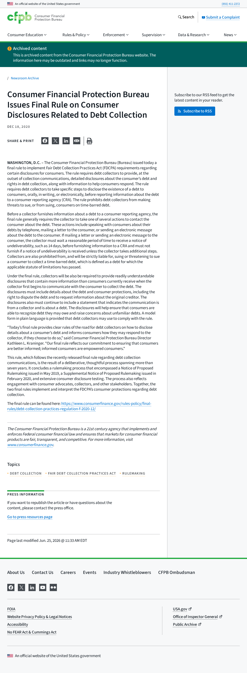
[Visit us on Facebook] (10, 587)
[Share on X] (55, 140)
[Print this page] (89, 141)
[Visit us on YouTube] (42, 587)
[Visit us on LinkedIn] (32, 587)
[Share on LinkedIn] (66, 140)
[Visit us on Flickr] (53, 587)
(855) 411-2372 (231, 4)
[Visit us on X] (21, 587)
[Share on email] (76, 140)
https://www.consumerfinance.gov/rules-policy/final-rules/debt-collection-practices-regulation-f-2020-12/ (79, 406)
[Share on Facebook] (44, 140)
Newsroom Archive (25, 78)
